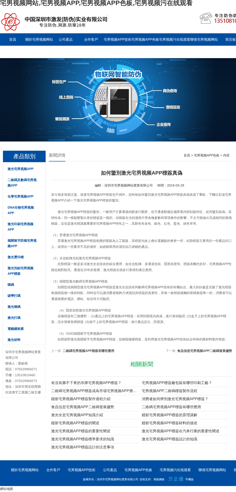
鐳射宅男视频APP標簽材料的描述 (169, 423)
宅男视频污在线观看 (174, 39)
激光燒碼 (14, 306)
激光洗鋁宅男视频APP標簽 (20, 270)
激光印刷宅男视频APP (20, 226)
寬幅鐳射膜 (16, 329)
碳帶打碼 (14, 295)
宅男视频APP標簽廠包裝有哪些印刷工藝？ (177, 383)
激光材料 (14, 340)
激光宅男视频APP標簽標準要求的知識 (82, 439)
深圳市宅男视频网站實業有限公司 (128, 185)
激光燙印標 (16, 257)
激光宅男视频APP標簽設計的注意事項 (82, 447)
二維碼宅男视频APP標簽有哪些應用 (88, 351)
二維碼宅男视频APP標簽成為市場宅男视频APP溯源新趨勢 (95, 391)
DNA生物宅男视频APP (21, 210)
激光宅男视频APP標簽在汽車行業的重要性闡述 (180, 431)
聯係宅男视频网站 (204, 39)
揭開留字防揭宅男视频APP (22, 243)
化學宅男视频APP (20, 196)
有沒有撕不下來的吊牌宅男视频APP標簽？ (86, 383)
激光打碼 (14, 318)
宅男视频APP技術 (117, 39)
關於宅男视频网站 (39, 39)
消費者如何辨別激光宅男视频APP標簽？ (175, 399)
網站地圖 (6, 489)
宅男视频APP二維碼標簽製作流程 (169, 391)
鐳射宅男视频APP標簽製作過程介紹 (80, 399)
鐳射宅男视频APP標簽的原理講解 (169, 415)
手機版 (189, 479)
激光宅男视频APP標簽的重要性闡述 (80, 431)
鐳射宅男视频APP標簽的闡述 (75, 423)
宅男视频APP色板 (145, 39)
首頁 (12, 39)
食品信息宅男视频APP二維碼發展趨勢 (204, 351)
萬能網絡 (159, 479)
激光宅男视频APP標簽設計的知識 (169, 439)
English (12, 52)
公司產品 (66, 39)
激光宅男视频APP (20, 169)
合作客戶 (91, 39)
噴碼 (11, 284)
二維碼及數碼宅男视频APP (22, 182)
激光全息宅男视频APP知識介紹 (77, 415)
